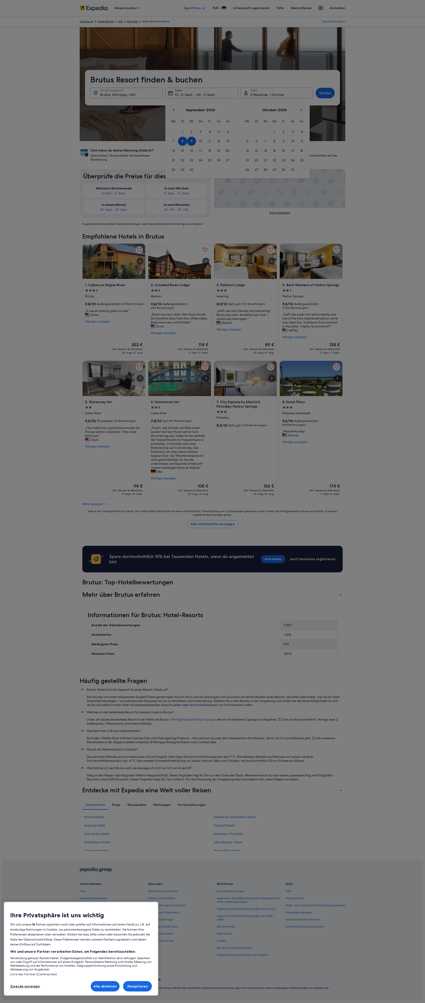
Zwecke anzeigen (25, 986)
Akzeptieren (137, 986)
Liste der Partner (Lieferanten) (33, 974)
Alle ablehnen (105, 986)
